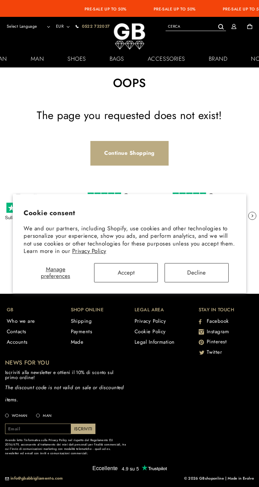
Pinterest (217, 341)
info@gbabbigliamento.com (36, 478)
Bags (117, 59)
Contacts (16, 331)
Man (37, 59)
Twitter (214, 352)
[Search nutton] (220, 25)
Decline (196, 272)
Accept (126, 272)
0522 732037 (96, 26)
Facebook (218, 321)
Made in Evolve (241, 478)
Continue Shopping (129, 153)
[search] (196, 26)
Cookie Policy (150, 331)
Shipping (81, 321)
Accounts (17, 342)
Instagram (218, 331)
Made (77, 342)
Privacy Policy (89, 251)
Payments (81, 331)
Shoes (76, 59)
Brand (218, 59)
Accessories (166, 59)
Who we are (21, 321)
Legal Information (155, 342)
